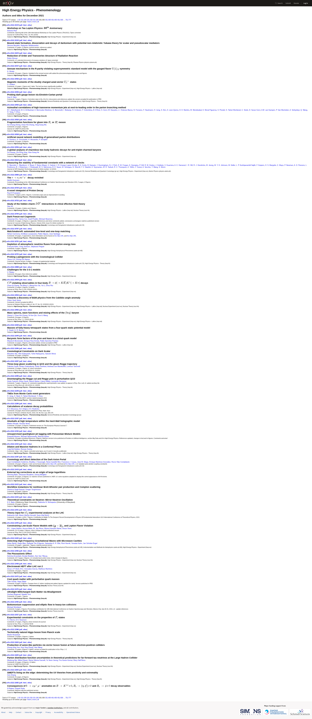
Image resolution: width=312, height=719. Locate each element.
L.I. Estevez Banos (125, 110)
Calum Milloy (45, 381)
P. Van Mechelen (282, 110)
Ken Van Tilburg (41, 556)
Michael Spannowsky (29, 436)
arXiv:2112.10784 (12, 214)
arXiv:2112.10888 (12, 267)
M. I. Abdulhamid (13, 110)
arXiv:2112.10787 (12, 229)
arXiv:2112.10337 (12, 66)
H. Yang (10, 112)
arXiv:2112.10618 (12, 160)
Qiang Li (10, 315)
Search (280, 3)
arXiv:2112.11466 (12, 551)
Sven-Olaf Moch (43, 515)
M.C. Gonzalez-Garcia (28, 569)
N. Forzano (138, 110)
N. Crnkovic (76, 110)
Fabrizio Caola (12, 366)
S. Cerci (104, 110)
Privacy (48, 712)
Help (10, 712)
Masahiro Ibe (12, 354)
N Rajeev (10, 688)
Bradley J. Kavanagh (37, 462)
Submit (288, 3)
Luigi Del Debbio (13, 449)
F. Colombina (87, 110)
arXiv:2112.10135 (12, 25)
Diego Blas (22, 543)
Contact (18, 712)
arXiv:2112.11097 (12, 361)
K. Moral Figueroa (210, 110)
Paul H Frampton (13, 193)
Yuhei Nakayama (37, 354)
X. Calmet (51, 165)
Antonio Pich (12, 31)
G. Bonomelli (58, 110)
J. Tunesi (138, 167)
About (3, 712)
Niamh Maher (34, 381)
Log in (305, 3)
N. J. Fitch (113, 165)
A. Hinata (10, 71)
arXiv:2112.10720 (12, 188)
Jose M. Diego (82, 462)
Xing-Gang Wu (41, 125)
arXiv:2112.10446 (12, 92)
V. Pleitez (10, 272)
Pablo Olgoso (43, 234)
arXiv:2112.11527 (12, 615)
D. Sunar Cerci (254, 110)
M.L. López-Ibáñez (14, 528)
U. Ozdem (11, 84)
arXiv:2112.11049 (12, 336)
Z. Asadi (10, 330)
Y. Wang (155, 167)
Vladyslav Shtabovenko (30, 45)
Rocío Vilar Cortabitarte (121, 462)
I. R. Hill (190, 165)
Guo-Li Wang (43, 315)
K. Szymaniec (97, 167)
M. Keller (231, 165)
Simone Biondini (13, 45)
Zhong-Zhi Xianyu (23, 259)
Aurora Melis (27, 528)
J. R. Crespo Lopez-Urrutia (66, 165)
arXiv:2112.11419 (12, 469)
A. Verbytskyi (295, 110)
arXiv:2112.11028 (12, 325)
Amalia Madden (28, 556)
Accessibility (58, 712)
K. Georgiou (133, 165)
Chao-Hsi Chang (27, 125)
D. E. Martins (184, 110)
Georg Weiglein (41, 475)
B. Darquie (92, 165)
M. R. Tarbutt (108, 167)
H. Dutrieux (11, 139)
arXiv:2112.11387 (12, 457)
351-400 (48, 20)
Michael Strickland (14, 607)
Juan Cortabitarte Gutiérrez (17, 462)
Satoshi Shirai (50, 354)
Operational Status (73, 712)
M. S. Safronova (45, 167)
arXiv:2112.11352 (12, 431)
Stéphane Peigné (37, 246)
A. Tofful (131, 167)
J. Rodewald (33, 167)
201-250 (30, 20)
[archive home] (8, 3)
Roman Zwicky (26, 449)
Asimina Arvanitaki (14, 556)
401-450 (54, 20)
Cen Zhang (11, 675)
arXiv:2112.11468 (12, 564)
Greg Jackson (24, 246)
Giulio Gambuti (40, 366)
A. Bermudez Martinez (43, 110)
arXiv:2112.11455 (12, 523)
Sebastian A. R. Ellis (52, 543)
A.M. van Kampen (268, 110)
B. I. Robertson (22, 167)
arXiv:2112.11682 (12, 683)
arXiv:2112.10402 (12, 79)
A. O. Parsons (299, 165)
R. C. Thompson (120, 167)
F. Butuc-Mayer (41, 165)
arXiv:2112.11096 (12, 348)
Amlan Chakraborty (26, 366)
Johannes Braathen (26, 475)
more (34, 22)
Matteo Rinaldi (12, 424)
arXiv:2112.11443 (12, 497)
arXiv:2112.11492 (12, 602)
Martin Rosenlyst (13, 635)
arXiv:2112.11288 (12, 404)
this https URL (59, 236)
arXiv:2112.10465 (12, 105)
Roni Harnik (65, 543)
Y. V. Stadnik (86, 167)
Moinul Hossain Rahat (52, 528)
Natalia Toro (26, 594)
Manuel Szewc (43, 436)
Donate (296, 3)
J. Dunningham (102, 165)
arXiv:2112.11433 (12, 484)
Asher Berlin (12, 543)
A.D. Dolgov (23, 409)
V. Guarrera (169, 165)
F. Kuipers (260, 165)
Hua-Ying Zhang (27, 647)
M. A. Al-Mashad (27, 110)
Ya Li (43, 285)
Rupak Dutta (20, 688)
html (25, 25)
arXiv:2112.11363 (12, 444)
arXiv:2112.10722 (12, 200)
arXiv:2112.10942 (12, 295)
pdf (21, 25)
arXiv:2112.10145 (12, 40)
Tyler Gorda (11, 581)
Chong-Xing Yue (13, 647)
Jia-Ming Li (24, 285)
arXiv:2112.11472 (12, 576)
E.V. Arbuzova (12, 409)
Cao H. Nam (12, 97)
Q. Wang (304, 110)
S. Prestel (221, 110)
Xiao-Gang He (33, 152)
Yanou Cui (23, 219)
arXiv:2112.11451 (12, 510)
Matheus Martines (45, 569)
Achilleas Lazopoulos (29, 234)
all (38, 22)
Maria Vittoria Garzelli (27, 515)
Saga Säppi (21, 581)
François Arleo (12, 246)
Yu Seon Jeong (52, 660)
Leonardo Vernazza (58, 381)
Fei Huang (11, 152)
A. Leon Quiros (172, 110)
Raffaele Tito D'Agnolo (35, 543)
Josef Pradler (33, 219)
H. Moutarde (33, 139)
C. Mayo (280, 165)
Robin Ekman (12, 58)
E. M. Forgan (123, 165)
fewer (29, 22)
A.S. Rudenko (34, 409)
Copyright (38, 712)
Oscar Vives (67, 528)
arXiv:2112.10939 (12, 280)
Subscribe (28, 712)
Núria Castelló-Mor (53, 462)
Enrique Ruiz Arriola (31, 341)
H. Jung (157, 110)
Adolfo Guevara (13, 180)
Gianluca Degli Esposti (15, 489)
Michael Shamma (45, 219)
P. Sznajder (43, 139)
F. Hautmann (148, 110)
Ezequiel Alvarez (13, 436)
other (29, 25)
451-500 (60, 20)
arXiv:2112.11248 (12, 391)
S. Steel (17, 396)
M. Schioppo (67, 167)
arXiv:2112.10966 (12, 310)
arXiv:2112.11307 (12, 418)
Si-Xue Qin (32, 315)
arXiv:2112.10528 (12, 134)
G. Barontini (11, 165)
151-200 (23, 20)
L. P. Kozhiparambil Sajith (246, 165)
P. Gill (141, 165)
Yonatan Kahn (76, 543)
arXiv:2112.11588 (12, 629)
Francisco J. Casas (69, 462)
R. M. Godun (150, 165)
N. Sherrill (76, 167)
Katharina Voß (12, 515)
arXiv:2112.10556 (12, 147)
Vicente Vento (24, 424)
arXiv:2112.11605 (12, 655)
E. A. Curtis (82, 165)
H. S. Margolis (270, 165)
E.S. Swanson (21, 620)
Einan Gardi (23, 381)
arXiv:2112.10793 (12, 254)
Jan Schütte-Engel (90, 543)
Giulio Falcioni (12, 381)
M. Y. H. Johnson (220, 165)
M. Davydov (112, 110)
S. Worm (162, 167)
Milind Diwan (23, 660)
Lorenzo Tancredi (73, 366)
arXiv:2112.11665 (12, 670)
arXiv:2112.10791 (12, 241)
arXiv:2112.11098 (12, 376)
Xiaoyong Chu (12, 219)
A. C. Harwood (180, 165)
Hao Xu (10, 206)
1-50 (18, 20)
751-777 (68, 20)
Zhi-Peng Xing (21, 152)
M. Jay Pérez (38, 528)
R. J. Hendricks (199, 165)
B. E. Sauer (56, 167)
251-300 (36, 20)
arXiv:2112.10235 (12, 53)
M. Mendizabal (196, 110)
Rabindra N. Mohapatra (47, 502)
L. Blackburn (22, 165)
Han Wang (38, 647)
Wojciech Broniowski (15, 341)
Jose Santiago (54, 234)
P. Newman (288, 165)
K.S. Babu (11, 502)
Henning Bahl (12, 475)
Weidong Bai (12, 660)
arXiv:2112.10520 (12, 120)
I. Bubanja (67, 110)
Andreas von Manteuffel (56, 366)
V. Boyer (31, 165)
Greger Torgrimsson (33, 489)
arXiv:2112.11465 (12, 538)
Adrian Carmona (13, 234)
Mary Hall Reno (79, 660)
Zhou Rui (49, 285)
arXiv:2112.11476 (12, 589)
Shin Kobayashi (24, 354)
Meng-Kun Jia (34, 285)
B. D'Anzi (96, 110)
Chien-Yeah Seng (14, 300)
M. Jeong (209, 165)
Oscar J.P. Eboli (13, 569)
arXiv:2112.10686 (12, 175)
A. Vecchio (147, 167)
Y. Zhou (17, 112)
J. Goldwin (160, 165)
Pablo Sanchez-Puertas (49, 341)
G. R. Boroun (19, 330)
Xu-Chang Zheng (13, 125)
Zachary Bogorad (14, 594)
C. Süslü (245, 110)
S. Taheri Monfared (233, 110)
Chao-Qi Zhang (13, 285)
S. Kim (163, 110)
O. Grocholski (22, 139)
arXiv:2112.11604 (12, 642)
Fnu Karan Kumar (66, 660)
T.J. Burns (11, 620)
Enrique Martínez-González (100, 462)
